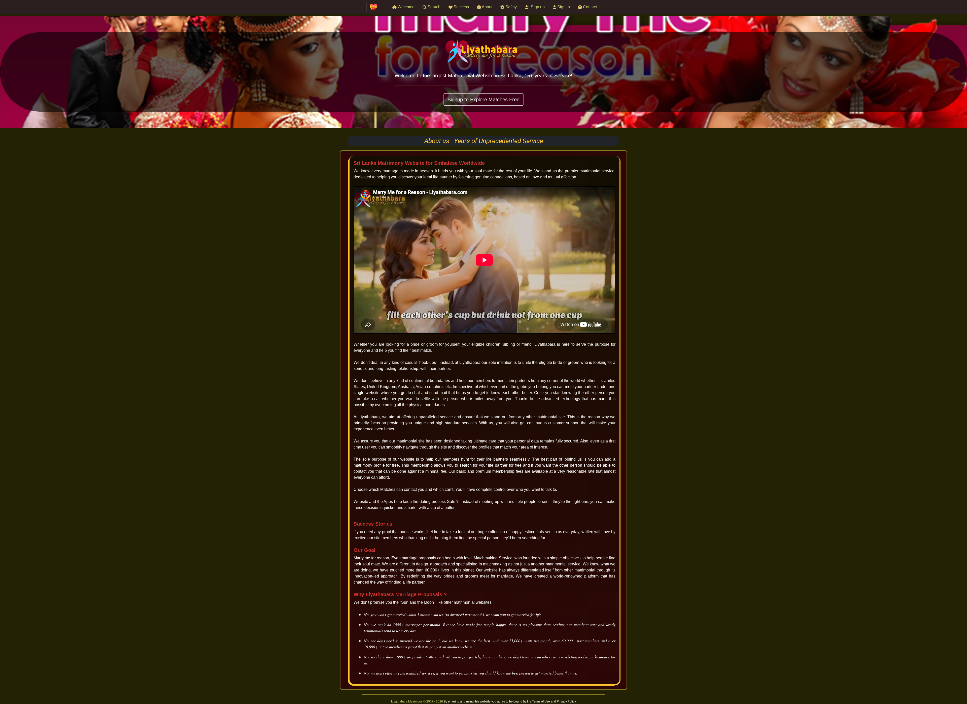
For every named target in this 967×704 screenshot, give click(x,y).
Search (433, 7)
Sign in (563, 7)
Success (461, 7)
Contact (589, 7)
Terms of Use (541, 701)
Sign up (537, 7)
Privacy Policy (566, 701)
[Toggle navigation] (377, 7)
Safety (510, 7)
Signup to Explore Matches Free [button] (483, 99)
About (486, 7)
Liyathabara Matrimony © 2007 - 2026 (417, 701)
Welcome (406, 7)
